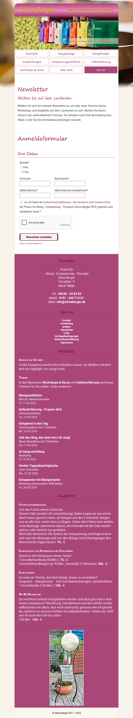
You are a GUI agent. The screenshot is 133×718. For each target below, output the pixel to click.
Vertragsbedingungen (67, 336)
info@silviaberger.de (71, 302)
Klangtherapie (100, 54)
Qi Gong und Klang (31, 452)
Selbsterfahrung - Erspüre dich (40, 409)
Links (66, 333)
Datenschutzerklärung (66, 339)
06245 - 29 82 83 (69, 294)
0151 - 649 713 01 (71, 298)
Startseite (32, 54)
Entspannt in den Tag (33, 423)
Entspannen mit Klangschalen (39, 480)
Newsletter (67, 329)
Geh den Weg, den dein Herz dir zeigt (44, 437)
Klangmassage (66, 54)
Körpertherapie (32, 62)
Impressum (66, 342)
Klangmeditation (30, 395)
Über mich (66, 70)
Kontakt (66, 320)
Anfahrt (66, 326)
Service (101, 70)
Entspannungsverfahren (66, 62)
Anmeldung (66, 323)
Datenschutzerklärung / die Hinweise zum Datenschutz (76, 202)
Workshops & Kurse (32, 70)
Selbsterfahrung (100, 62)
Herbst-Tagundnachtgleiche (38, 466)
